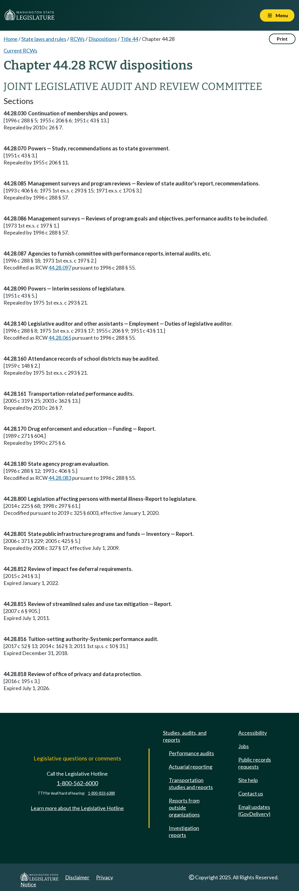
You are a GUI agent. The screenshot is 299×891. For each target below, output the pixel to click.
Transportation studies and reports (191, 783)
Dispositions (102, 39)
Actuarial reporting (190, 766)
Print (282, 38)
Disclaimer (77, 877)
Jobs (243, 746)
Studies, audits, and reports (184, 736)
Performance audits (191, 753)
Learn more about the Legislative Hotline (77, 808)
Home (11, 39)
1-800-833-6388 (101, 793)
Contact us (250, 793)
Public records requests (254, 763)
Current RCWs (20, 50)
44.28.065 (59, 337)
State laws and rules (43, 39)
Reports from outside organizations (184, 807)
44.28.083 (59, 478)
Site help (248, 780)
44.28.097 (59, 267)
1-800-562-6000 (77, 783)
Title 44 (129, 39)
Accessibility (252, 733)
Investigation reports (184, 831)
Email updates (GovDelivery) (254, 810)
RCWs (77, 39)
